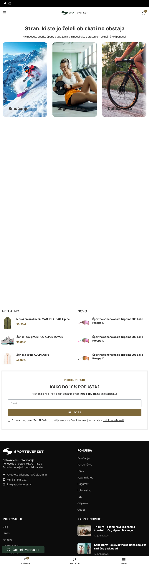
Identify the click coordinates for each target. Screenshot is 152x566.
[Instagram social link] (9, 3)
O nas (6, 533)
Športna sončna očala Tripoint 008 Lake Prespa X (117, 320)
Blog (5, 526)
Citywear (82, 503)
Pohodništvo (84, 464)
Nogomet (83, 484)
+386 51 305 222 (17, 479)
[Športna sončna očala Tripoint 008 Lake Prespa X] (83, 323)
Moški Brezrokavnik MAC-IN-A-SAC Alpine (43, 319)
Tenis (80, 471)
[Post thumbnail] (84, 531)
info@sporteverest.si (19, 484)
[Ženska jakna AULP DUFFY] (7, 359)
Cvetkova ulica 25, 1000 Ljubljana (27, 474)
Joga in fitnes (85, 477)
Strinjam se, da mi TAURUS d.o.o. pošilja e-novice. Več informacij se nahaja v (68, 420)
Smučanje (83, 458)
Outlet (81, 509)
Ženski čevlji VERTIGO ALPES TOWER (39, 337)
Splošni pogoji (11, 546)
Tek (79, 496)
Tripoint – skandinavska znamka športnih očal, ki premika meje (114, 528)
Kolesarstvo (84, 490)
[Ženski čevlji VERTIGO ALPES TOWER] (7, 341)
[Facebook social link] (5, 3)
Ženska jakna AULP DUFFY (32, 354)
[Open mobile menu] (4, 12)
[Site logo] (75, 12)
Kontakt (7, 539)
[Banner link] (25, 79)
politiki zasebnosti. (113, 420)
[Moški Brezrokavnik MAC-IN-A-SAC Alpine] (7, 323)
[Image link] (23, 451)
